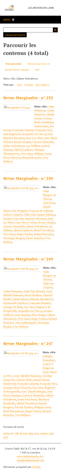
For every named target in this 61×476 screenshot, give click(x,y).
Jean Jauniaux (23, 315)
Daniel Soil (9, 383)
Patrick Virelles (24, 407)
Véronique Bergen (13, 238)
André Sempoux (44, 112)
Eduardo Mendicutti (41, 299)
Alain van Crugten (48, 285)
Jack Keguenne (11, 134)
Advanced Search (15, 35)
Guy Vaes (29, 307)
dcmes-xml (26, 433)
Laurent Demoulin (43, 142)
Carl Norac (49, 203)
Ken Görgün (39, 315)
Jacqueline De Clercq (34, 134)
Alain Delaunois (44, 108)
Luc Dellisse (33, 145)
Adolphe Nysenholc (49, 358)
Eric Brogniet (20, 210)
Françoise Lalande (23, 130)
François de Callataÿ (41, 210)
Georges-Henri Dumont (17, 387)
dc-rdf (14, 433)
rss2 (5, 437)
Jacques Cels (10, 218)
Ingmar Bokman (45, 214)
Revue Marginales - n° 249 (28, 258)
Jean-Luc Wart (34, 138)
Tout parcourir (13, 63)
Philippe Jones (42, 153)
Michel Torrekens (43, 230)
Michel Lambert (23, 149)
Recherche (55, 29)
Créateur (28, 84)
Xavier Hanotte (35, 238)
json (36, 433)
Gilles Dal (29, 214)
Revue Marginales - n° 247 (28, 343)
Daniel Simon (20, 299)
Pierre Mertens (12, 157)
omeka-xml (46, 433)
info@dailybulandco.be (30, 460)
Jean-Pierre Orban (26, 222)
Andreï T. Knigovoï (48, 366)
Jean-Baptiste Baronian (33, 218)
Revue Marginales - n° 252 (28, 97)
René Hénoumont (13, 411)
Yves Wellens (20, 326)
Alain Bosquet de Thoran (49, 195)
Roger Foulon (25, 234)
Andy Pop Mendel (33, 291)
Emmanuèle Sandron (15, 303)
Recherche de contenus (17, 69)
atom (6, 433)
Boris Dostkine (33, 295)
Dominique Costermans (44, 124)
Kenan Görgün (22, 142)
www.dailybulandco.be (30, 456)
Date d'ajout (41, 84)
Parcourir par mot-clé (38, 63)
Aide (37, 69)
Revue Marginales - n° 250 (28, 178)
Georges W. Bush (13, 307)
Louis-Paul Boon (27, 399)
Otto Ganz (27, 153)
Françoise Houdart (40, 303)
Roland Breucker (32, 157)
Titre (19, 84)
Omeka (36, 467)
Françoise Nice (43, 130)
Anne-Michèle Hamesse (27, 376)
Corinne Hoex (24, 379)
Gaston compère (13, 214)
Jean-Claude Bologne (33, 391)
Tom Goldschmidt (25, 322)
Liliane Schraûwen (14, 145)
